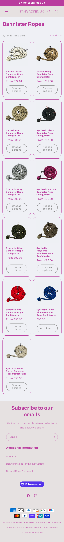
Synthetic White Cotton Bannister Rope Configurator (16, 371)
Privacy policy (15, 527)
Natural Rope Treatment (19, 471)
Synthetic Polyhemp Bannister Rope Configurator (45, 252)
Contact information (33, 532)
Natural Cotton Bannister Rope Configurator (14, 74)
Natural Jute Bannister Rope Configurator (14, 133)
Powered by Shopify (35, 522)
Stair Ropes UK (18, 522)
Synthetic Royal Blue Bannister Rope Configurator (47, 312)
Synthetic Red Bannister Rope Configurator (14, 312)
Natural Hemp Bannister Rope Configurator (45, 74)
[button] (6, 11)
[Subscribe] (54, 437)
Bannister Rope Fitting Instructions (25, 464)
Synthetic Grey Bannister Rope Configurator (14, 192)
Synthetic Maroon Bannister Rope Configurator (46, 192)
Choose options (16, 89)
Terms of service (33, 527)
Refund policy (54, 522)
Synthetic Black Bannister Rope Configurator (45, 133)
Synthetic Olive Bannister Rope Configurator (14, 251)
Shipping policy (51, 527)
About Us (11, 456)
